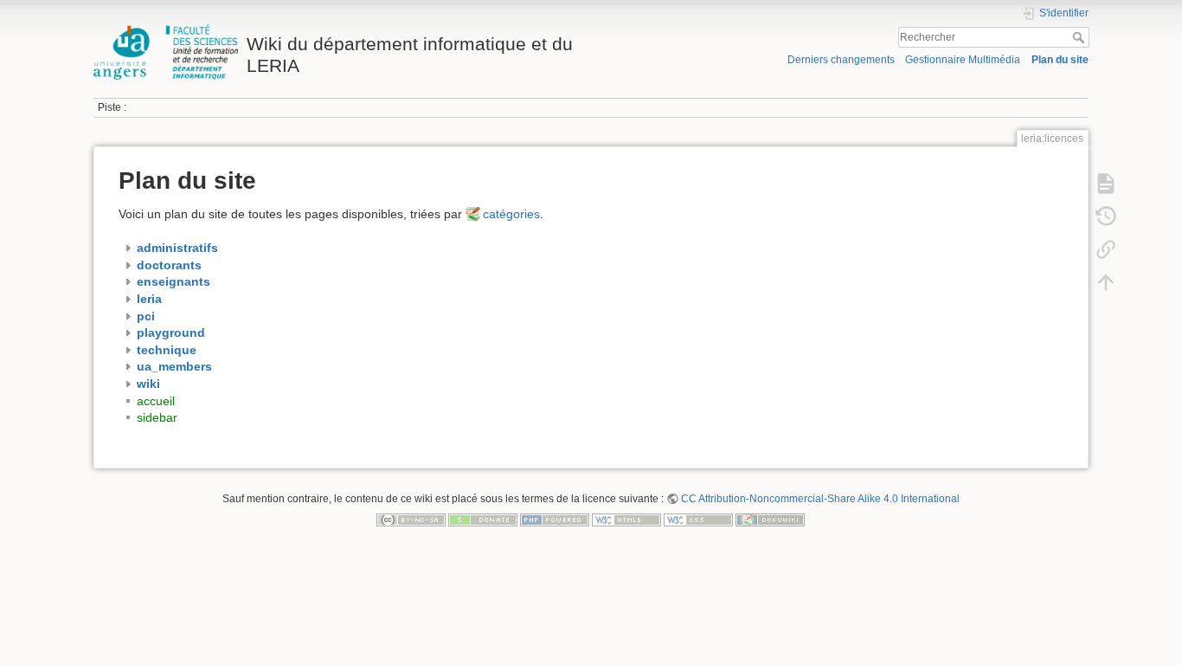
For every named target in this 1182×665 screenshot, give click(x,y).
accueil (156, 401)
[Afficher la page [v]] (1106, 183)
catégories (511, 214)
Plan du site (1060, 60)
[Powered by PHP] (554, 519)
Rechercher (1080, 37)
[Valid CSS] (698, 519)
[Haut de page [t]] (1106, 282)
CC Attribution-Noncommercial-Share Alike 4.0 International (820, 499)
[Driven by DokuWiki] (770, 519)
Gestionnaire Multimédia (962, 60)
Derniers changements (841, 60)
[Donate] (482, 519)
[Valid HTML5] (626, 519)
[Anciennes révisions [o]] (1106, 216)
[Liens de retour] (1106, 249)
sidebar (157, 417)
